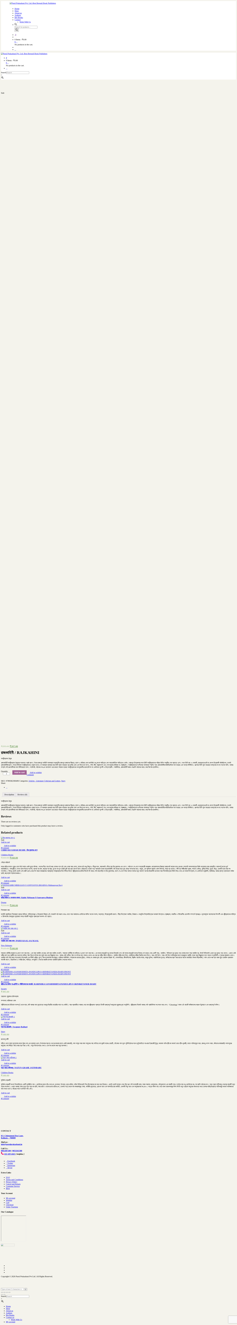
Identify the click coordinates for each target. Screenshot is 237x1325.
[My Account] (15, 49)
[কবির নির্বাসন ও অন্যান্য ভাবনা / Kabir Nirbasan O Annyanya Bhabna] (31, 885)
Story (63, 781)
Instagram (11, 1165)
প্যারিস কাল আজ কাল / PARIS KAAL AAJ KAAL (20, 941)
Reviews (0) (22, 795)
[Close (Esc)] (2, 1292)
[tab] (9, 794)
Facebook (11, 1161)
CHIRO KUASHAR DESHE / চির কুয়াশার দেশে (19, 850)
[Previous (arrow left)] (2, 1294)
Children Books (7, 855)
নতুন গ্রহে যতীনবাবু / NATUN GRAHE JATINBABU (21, 1068)
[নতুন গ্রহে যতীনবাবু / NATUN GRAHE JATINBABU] (9, 1058)
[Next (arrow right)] (4, 1294)
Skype (9, 1168)
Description (9, 795)
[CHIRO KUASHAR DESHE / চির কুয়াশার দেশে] (8, 838)
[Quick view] (1, 848)
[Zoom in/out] (9, 1292)
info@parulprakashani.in (11, 1144)
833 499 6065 (9, 1154)
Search (3, 72)
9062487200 (6, 1151)
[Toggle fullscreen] (7, 1292)
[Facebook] (6, 787)
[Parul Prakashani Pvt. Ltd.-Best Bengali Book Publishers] (33, 3)
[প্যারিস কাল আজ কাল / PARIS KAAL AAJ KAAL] (9, 928)
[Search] (17, 30)
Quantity (4, 771)
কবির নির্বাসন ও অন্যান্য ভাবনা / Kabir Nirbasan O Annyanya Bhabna (27, 897)
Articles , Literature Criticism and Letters (44, 781)
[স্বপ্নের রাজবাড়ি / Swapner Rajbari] (8, 1017)
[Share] (4, 1292)
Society (4, 989)
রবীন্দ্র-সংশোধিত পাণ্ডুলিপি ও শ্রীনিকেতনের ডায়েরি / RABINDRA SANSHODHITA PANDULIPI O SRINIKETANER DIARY (48, 984)
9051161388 (17, 1151)
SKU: (3, 781)
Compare (30, 775)
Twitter (10, 1163)
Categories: (23, 781)
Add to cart (19, 772)
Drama (3, 902)
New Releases (6, 945)
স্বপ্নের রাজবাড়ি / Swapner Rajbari (14, 1027)
